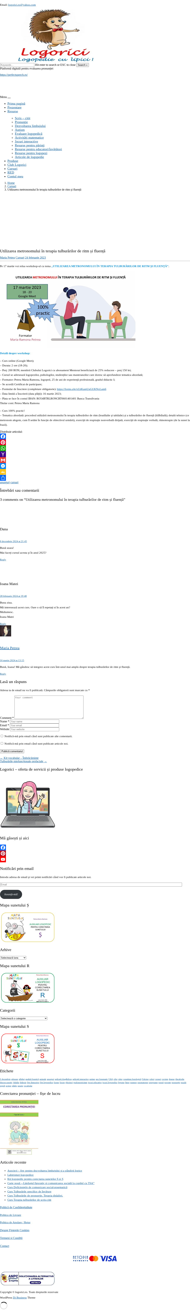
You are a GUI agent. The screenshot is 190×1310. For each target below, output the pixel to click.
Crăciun (145, 1079)
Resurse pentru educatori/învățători (38, 149)
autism (92, 1079)
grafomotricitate (80, 1082)
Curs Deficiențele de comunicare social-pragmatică (37, 1187)
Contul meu (15, 176)
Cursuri (12, 168)
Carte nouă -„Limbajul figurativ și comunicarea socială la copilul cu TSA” (50, 1183)
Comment (7, 717)
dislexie (23, 1082)
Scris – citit (22, 118)
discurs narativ (6, 1082)
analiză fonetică (32, 1079)
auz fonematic (102, 1079)
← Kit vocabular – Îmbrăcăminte (19, 758)
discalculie (179, 1079)
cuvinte (165, 1079)
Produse (12, 161)
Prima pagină (16, 103)
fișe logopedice (46, 1082)
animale (43, 1079)
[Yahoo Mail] (95, 454)
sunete (20, 1086)
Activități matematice (29, 137)
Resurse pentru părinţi (30, 145)
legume (121, 1082)
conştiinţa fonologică (132, 1079)
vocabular (28, 1086)
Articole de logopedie (29, 157)
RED (10, 172)
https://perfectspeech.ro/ (14, 74)
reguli (2, 1086)
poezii (161, 1082)
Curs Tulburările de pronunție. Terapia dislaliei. (35, 1195)
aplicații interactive (81, 1079)
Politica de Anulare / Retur (15, 1222)
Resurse (12, 111)
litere (127, 1082)
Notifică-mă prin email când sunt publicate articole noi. (36, 743)
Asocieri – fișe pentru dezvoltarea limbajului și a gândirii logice (44, 1170)
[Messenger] (95, 466)
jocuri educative (95, 1082)
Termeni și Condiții (11, 1238)
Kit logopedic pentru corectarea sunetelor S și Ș (35, 1178)
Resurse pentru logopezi (31, 153)
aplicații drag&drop (63, 1079)
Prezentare (14, 107)
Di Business (20, 1297)
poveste (167, 1082)
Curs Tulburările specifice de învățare (29, 1191)
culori (151, 1079)
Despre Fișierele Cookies (14, 1230)
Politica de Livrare (10, 1215)
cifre (115, 1079)
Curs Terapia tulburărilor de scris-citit (29, 1199)
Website (4, 729)
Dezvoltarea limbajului (30, 126)
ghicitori (69, 1082)
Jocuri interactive (26, 141)
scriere (8, 1086)
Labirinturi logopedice (20, 1174)
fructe (62, 1082)
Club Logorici (16, 165)
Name (4, 721)
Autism (20, 130)
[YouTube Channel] (95, 859)
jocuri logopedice (109, 1082)
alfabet (22, 1079)
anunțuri (5, 482)
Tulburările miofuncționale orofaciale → (23, 761)
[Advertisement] (95, 220)
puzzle (183, 1082)
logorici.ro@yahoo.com (22, 4)
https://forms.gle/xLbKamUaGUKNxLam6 (81, 389)
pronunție (176, 1082)
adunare (14, 1079)
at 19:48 (13, 596)
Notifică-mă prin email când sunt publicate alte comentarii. (38, 736)
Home (11, 182)
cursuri (14, 482)
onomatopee (142, 1082)
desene (172, 1079)
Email (4, 725)
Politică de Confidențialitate (16, 1207)
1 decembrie (5, 1079)
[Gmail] (95, 460)
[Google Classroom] (95, 472)
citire (120, 1079)
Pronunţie (21, 122)
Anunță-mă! (11, 894)
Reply (3, 559)
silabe (14, 1086)
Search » (82, 65)
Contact (4, 1246)
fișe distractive (33, 1082)
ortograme (153, 1082)
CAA (111, 1079)
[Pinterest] (95, 442)
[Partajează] (95, 478)
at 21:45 (13, 541)
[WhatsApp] (95, 448)
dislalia (16, 1082)
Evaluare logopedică (28, 133)
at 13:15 (12, 660)
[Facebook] (95, 436)
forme (56, 1082)
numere (133, 1082)
